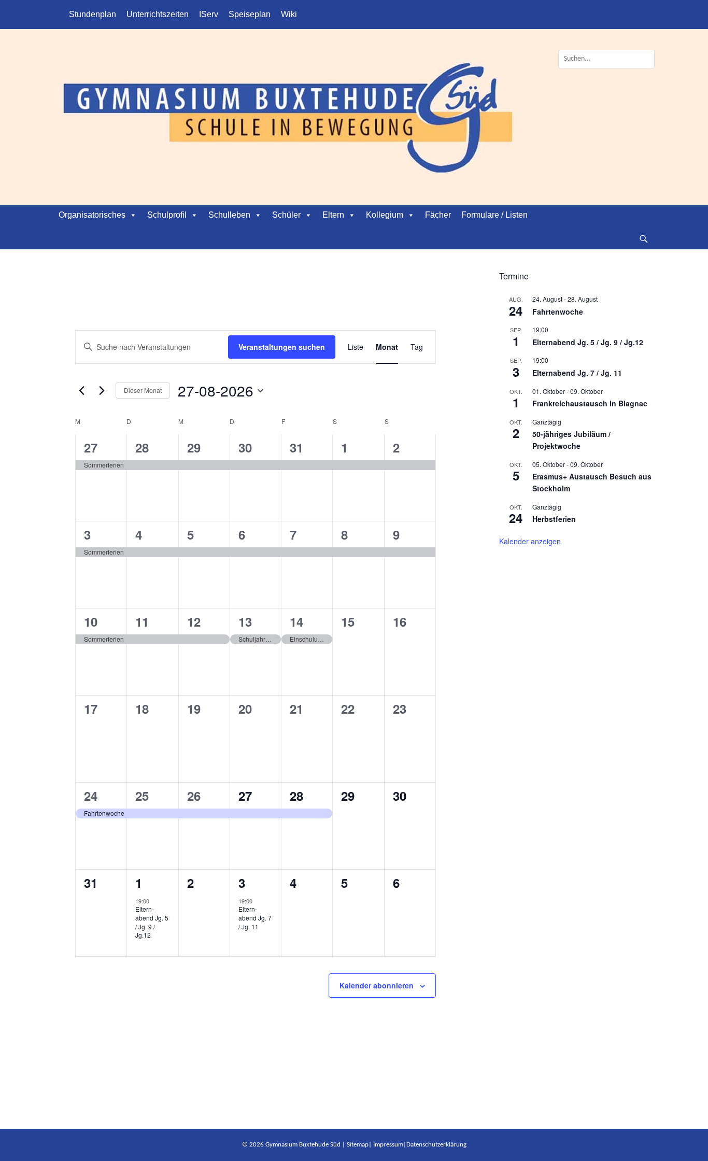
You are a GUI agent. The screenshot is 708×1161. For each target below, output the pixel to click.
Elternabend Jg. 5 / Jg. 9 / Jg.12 (151, 921)
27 (90, 447)
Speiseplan (250, 14)
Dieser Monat (143, 390)
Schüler (286, 214)
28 (142, 447)
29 (194, 447)
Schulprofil (167, 214)
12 (194, 621)
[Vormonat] (81, 391)
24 (90, 795)
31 (296, 447)
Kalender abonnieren (376, 985)
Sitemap (358, 1144)
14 (296, 621)
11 (142, 621)
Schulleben (229, 214)
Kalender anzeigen (530, 541)
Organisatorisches (92, 214)
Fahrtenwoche (557, 311)
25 (142, 795)
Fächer (438, 214)
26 (194, 795)
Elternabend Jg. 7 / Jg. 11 (255, 917)
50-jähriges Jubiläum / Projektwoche (571, 440)
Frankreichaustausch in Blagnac (589, 403)
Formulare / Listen (494, 214)
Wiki (289, 14)
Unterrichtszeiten (157, 14)
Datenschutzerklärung (436, 1144)
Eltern (333, 214)
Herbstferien (554, 519)
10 (90, 621)
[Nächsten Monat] (101, 391)
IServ (208, 14)
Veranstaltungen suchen (281, 347)
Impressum (388, 1144)
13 (245, 621)
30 (245, 447)
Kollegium (384, 214)
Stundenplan (92, 14)
